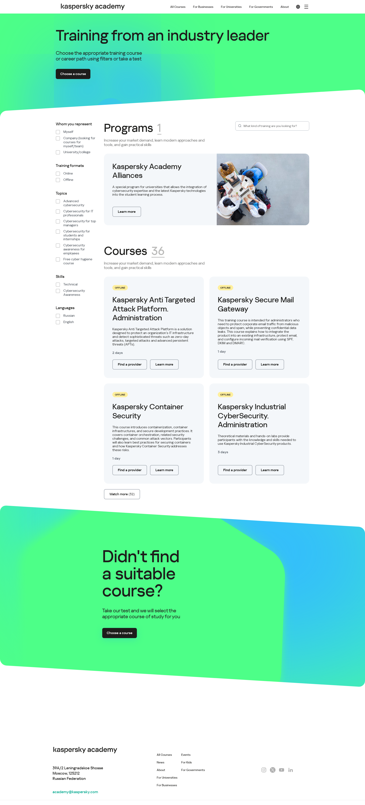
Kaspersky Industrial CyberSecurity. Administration (252, 415)
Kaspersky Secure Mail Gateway (256, 304)
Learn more (127, 212)
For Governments (261, 6)
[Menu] (306, 7)
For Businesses (203, 6)
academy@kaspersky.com (75, 792)
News (160, 762)
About (285, 6)
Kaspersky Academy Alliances (146, 171)
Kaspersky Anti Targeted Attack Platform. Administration (153, 308)
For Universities (231, 6)
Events (186, 754)
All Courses (177, 6)
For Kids (186, 762)
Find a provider (130, 364)
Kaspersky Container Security (147, 411)
